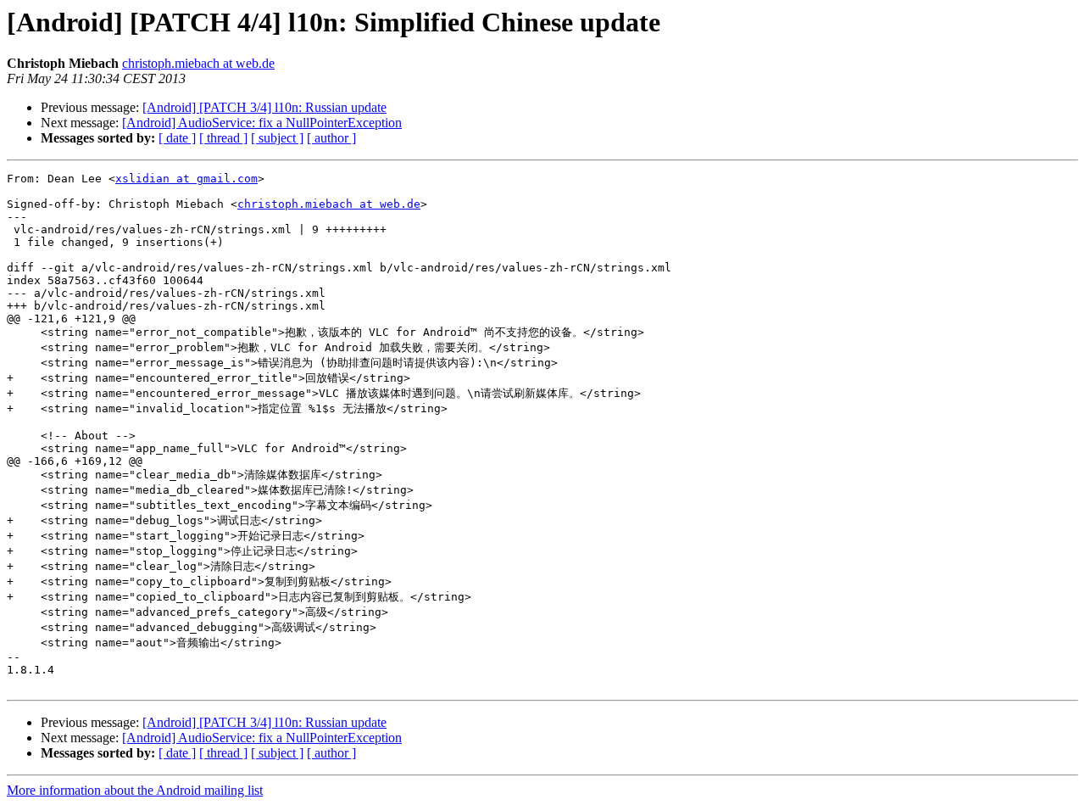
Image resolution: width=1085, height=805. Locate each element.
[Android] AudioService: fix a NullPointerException (262, 122)
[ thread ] (223, 138)
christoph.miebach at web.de (198, 63)
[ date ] (177, 138)
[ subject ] (277, 138)
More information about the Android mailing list (135, 790)
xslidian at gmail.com (186, 178)
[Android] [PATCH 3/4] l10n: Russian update (264, 107)
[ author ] (331, 138)
